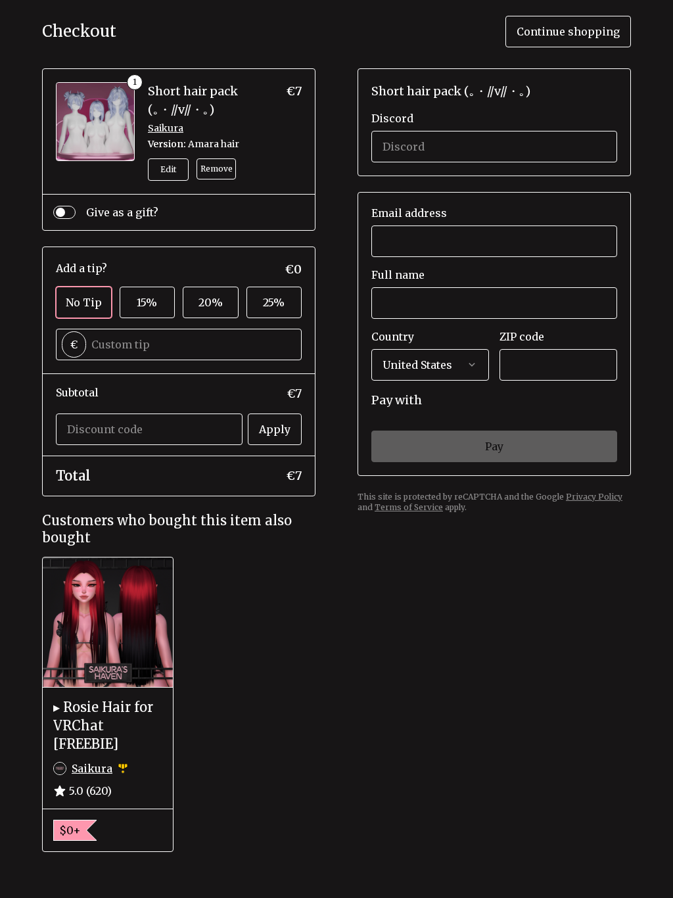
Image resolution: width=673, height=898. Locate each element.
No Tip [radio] (84, 302)
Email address (409, 213)
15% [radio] (147, 302)
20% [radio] (210, 302)
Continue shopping (568, 31)
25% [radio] (274, 302)
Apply (274, 429)
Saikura (165, 128)
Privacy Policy (594, 497)
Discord (392, 118)
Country (392, 336)
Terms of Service (409, 507)
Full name (398, 274)
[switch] (64, 212)
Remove (216, 169)
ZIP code (521, 336)
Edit (168, 169)
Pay (494, 446)
